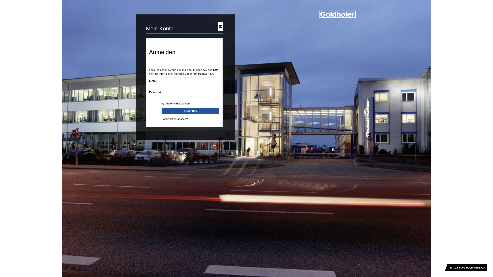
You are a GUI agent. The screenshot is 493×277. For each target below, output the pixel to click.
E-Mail (153, 80)
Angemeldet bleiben (177, 103)
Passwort (154, 92)
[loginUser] (190, 81)
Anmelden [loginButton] (190, 111)
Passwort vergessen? (175, 118)
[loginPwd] (190, 92)
